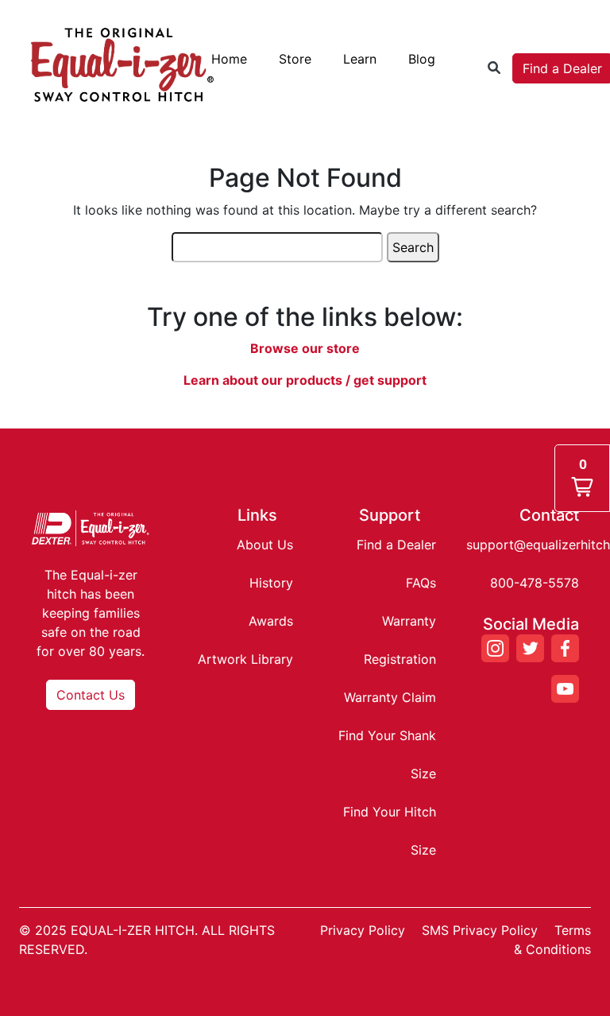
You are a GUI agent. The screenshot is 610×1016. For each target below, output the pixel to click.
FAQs (421, 583)
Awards (271, 621)
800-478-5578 (534, 583)
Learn (359, 59)
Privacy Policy (362, 930)
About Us (265, 545)
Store (295, 59)
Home (229, 59)
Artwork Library (245, 659)
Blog (421, 59)
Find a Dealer (396, 545)
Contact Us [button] (90, 695)
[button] (582, 478)
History (271, 583)
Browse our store (305, 348)
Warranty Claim (390, 697)
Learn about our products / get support (305, 380)
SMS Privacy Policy (480, 930)
